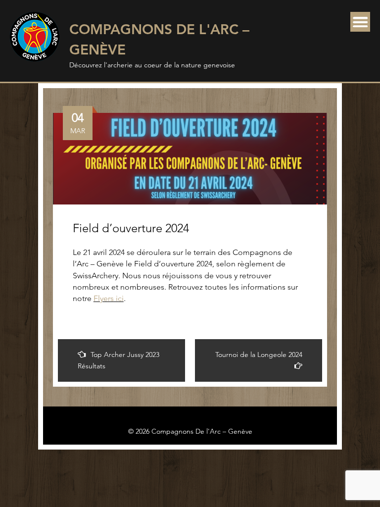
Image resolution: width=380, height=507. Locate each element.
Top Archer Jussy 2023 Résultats (118, 360)
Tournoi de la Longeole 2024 (258, 354)
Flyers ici (109, 298)
